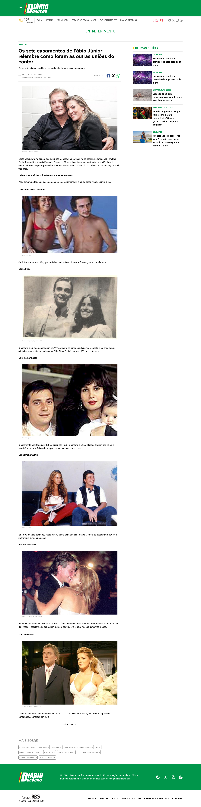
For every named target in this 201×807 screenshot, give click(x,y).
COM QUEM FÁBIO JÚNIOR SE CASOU (79, 747)
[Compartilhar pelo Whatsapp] (118, 76)
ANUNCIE (92, 799)
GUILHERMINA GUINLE (66, 752)
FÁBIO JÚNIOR (43, 747)
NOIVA (98, 747)
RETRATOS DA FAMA (27, 747)
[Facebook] (169, 20)
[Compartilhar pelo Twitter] (113, 76)
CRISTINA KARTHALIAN (28, 758)
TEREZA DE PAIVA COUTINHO (89, 752)
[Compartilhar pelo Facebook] (108, 76)
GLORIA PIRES (49, 752)
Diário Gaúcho (69, 724)
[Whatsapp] (181, 20)
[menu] (20, 8)
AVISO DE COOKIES (173, 799)
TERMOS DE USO (128, 799)
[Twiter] (173, 20)
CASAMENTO (57, 747)
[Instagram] (177, 20)
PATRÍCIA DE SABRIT (47, 758)
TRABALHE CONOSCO (108, 799)
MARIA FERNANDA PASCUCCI (30, 752)
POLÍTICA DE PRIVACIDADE (150, 799)
